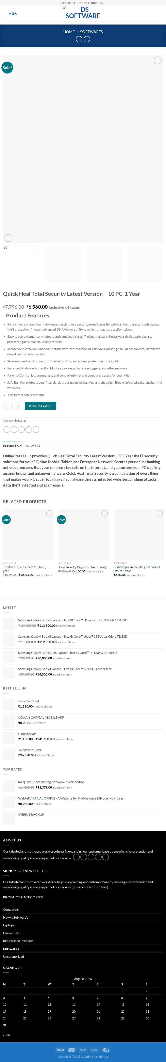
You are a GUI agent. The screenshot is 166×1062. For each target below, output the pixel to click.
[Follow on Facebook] (76, 857)
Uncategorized (13, 956)
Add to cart (40, 406)
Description (12, 445)
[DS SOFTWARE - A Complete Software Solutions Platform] (83, 13)
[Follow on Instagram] (83, 857)
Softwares (91, 32)
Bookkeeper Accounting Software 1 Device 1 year (137, 569)
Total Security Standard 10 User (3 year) (25, 569)
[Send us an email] (98, 857)
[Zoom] (8, 238)
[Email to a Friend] (28, 429)
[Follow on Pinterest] (105, 857)
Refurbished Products (18, 940)
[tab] (12, 446)
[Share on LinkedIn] (36, 429)
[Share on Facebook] (14, 429)
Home (69, 32)
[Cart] (161, 13)
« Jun (6, 1035)
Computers (11, 909)
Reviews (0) (32, 445)
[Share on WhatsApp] (6, 429)
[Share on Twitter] (21, 429)
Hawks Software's (15, 917)
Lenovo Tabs (12, 933)
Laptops (8, 925)
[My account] (154, 13)
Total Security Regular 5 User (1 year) (82, 567)
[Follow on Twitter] (91, 857)
